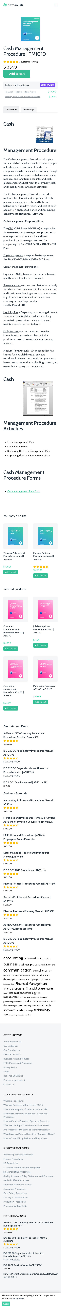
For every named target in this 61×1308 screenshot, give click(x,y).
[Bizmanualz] (13, 5)
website (21, 1015)
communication (17, 970)
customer (6, 975)
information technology (22, 992)
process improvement (12, 1002)
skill (34, 1005)
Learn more (18, 1298)
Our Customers (10, 1046)
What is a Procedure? (13, 1101)
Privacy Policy (10, 1067)
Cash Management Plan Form (23, 491)
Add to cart (17, 74)
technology (42, 1010)
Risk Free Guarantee (13, 1075)
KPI (39, 993)
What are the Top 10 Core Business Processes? (26, 1125)
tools (6, 1014)
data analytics (9, 979)
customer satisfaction (21, 975)
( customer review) (28, 61)
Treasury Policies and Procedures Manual (22, 96)
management (11, 996)
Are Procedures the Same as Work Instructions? (26, 1129)
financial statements (40, 988)
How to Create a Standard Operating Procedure (26, 1121)
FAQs (6, 1071)
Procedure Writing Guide (15, 1206)
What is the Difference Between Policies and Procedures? (25, 1115)
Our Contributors (11, 1050)
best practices (45, 959)
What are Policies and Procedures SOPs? (23, 1105)
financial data (8, 984)
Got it (6, 1304)
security (27, 1005)
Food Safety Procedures (15, 1193)
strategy (29, 1010)
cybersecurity (37, 975)
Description (11, 109)
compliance (40, 970)
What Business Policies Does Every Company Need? (29, 1134)
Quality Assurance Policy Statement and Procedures (28, 1176)
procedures (33, 996)
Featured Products (12, 1054)
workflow (28, 1015)
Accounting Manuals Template (18, 1154)
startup (21, 1010)
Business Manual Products (16, 1058)
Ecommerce (22, 979)
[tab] (11, 109)
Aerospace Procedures (14, 1189)
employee (34, 979)
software (9, 1010)
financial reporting (14, 988)
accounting (13, 957)
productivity (30, 1001)
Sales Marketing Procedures (16, 1171)
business (10, 964)
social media (44, 1005)
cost (50, 971)
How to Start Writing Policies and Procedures (25, 1138)
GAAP (5, 993)
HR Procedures (10, 1163)
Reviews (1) (28, 109)
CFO (53, 965)
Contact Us (8, 1084)
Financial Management (31, 984)
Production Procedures (14, 1201)
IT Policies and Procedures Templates (21, 1167)
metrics (23, 997)
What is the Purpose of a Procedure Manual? (25, 1109)
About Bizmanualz (12, 1041)
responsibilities (44, 1002)
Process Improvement (14, 1080)
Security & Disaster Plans (15, 1197)
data (47, 975)
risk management (13, 1005)
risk (53, 1001)
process (43, 997)
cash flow (46, 964)
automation (31, 958)
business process (29, 964)
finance (46, 979)
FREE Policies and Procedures (17, 1063)
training (14, 1015)
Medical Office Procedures (16, 1180)
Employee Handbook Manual (17, 1184)
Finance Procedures (13, 1159)
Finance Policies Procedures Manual (20, 92)
